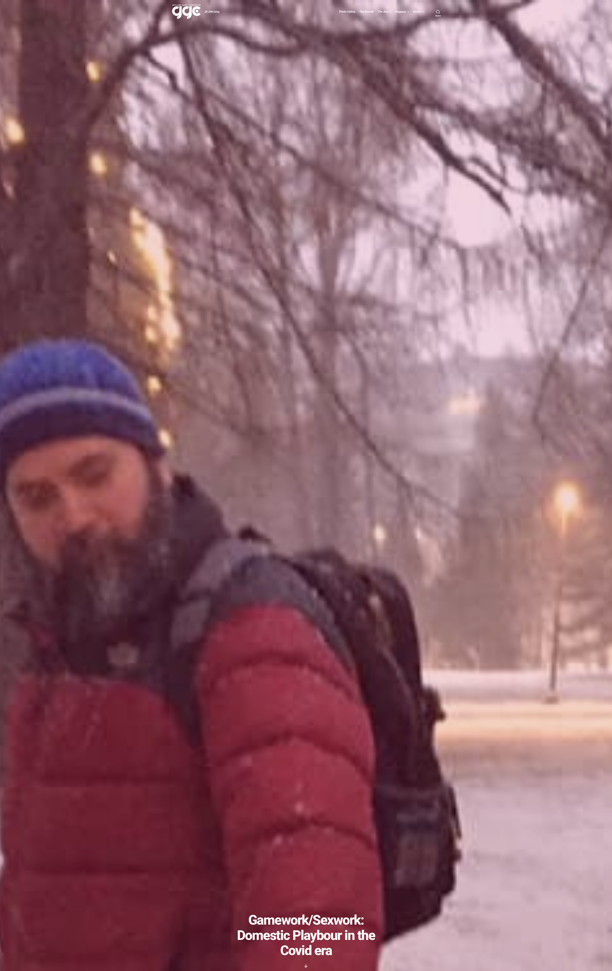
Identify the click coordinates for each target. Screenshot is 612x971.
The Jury (383, 11)
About (416, 11)
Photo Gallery (347, 11)
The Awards (366, 11)
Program (400, 11)
